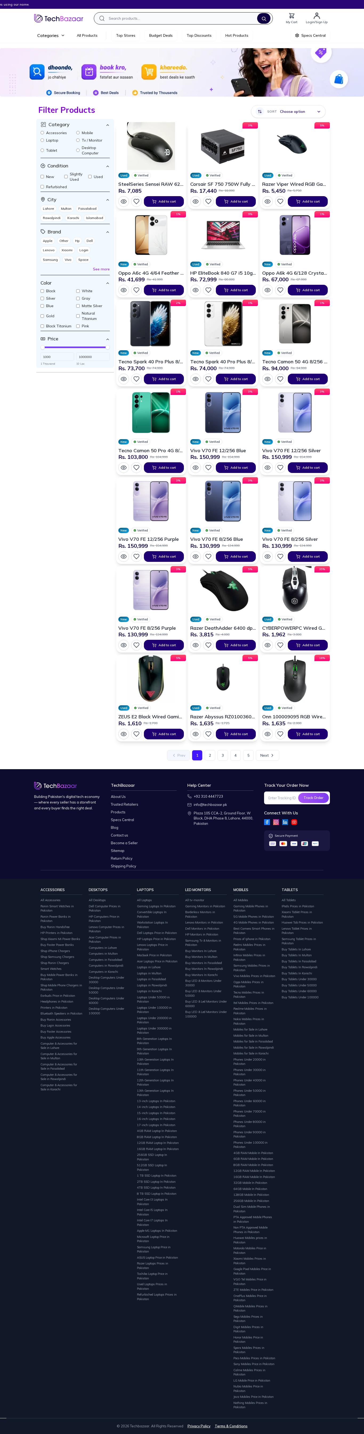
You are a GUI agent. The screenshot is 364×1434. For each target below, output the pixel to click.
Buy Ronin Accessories (56, 1019)
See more (101, 269)
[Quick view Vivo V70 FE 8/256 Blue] (195, 556)
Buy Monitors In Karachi (201, 975)
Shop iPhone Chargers (55, 951)
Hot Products (236, 35)
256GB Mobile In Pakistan (251, 1201)
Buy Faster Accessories (56, 1031)
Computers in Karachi (103, 972)
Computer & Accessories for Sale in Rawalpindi (59, 1077)
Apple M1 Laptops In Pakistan (157, 1231)
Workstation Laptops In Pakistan (152, 925)
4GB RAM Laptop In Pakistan (157, 1131)
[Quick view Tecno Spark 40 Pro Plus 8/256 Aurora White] (195, 379)
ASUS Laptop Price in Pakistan (157, 1257)
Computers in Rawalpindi (106, 965)
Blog (114, 827)
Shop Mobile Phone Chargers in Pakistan (61, 987)
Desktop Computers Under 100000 (106, 1011)
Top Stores (125, 35)
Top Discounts (199, 35)
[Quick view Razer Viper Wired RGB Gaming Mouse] (267, 201)
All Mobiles (240, 900)
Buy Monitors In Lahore (200, 951)
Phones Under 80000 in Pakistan (249, 1124)
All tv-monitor (194, 900)
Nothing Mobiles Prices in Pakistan (250, 1405)
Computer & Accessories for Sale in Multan (59, 1056)
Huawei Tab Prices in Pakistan (302, 922)
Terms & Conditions (231, 1426)
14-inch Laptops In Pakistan (156, 1107)
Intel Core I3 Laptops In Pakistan (152, 1202)
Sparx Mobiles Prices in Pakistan (248, 1350)
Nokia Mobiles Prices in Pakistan (248, 1021)
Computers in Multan (103, 953)
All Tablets (289, 900)
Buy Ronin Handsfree (55, 927)
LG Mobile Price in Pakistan (251, 1380)
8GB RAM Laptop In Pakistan (157, 1137)
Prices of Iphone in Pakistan (251, 939)
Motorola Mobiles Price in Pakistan (249, 1250)
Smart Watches (51, 969)
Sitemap (117, 850)
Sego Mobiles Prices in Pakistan (248, 1319)
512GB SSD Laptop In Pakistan (152, 1167)
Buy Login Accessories (55, 1025)
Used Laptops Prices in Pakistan (152, 1286)
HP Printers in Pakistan (56, 933)
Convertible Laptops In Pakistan (152, 914)
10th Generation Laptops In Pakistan (155, 1062)
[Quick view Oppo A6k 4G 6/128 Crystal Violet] (267, 290)
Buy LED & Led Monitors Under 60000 (206, 1004)
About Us (118, 796)
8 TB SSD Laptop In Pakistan (156, 1194)
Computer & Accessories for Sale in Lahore (59, 1046)
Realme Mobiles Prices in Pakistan (250, 1011)
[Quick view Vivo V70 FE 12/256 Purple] (123, 556)
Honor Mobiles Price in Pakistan (248, 1340)
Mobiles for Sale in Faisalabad (253, 1041)
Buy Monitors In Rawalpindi (204, 969)
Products (118, 812)
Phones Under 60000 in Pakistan (249, 1103)
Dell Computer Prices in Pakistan (104, 908)
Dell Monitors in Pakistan (202, 928)
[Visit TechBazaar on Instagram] (276, 822)
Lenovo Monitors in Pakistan (204, 922)
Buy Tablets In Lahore (296, 949)
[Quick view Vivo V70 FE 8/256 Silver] (267, 556)
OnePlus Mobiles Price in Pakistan (250, 1298)
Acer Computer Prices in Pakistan (105, 940)
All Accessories (50, 900)
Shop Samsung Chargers (57, 957)
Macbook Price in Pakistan (154, 955)
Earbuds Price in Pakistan (58, 996)
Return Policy (121, 858)
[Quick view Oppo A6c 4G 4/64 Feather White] (123, 290)
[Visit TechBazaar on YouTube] (294, 822)
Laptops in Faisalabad (151, 979)
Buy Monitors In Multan (201, 957)
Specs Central (122, 820)
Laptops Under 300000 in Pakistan (154, 1031)
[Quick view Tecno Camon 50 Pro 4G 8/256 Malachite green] (123, 467)
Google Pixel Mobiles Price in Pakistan (252, 1271)
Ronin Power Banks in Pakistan (56, 919)
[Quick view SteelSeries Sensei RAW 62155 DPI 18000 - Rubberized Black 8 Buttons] (123, 201)
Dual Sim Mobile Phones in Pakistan (251, 1209)
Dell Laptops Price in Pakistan (157, 933)
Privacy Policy (199, 1426)
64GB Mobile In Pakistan (250, 1189)
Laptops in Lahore (148, 967)
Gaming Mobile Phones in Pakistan (250, 908)
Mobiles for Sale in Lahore (250, 1029)
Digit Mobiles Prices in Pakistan (248, 1329)
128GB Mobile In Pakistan (251, 1195)
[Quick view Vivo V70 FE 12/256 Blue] (195, 467)
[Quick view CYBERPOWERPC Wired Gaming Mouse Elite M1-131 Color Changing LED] (267, 645)
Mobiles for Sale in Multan (250, 1035)
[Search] (263, 18)
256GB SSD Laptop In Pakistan (152, 1157)
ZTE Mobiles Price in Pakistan (253, 1290)
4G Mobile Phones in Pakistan (253, 922)
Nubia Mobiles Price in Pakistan (248, 1388)
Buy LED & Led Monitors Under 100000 (206, 1014)
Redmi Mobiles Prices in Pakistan (249, 947)
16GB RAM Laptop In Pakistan (158, 1149)
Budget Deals (161, 35)
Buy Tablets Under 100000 (300, 997)
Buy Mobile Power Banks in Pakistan (59, 977)
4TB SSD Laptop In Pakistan (156, 1187)
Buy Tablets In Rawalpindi (299, 967)
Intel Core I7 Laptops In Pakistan (152, 1222)
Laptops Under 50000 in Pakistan (153, 999)
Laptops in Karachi (149, 991)
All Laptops (144, 900)
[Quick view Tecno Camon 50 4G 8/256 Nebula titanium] (267, 379)
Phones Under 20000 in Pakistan (249, 1062)
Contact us (119, 835)
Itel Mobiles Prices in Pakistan (253, 1003)
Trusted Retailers (124, 804)
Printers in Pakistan (54, 1007)
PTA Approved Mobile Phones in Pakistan (252, 1219)
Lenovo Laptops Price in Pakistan (152, 947)
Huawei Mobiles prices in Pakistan (250, 1240)
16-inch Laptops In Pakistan (156, 1119)
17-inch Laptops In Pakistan (156, 1125)
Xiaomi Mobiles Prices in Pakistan (249, 1261)
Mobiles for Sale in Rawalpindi (253, 1047)
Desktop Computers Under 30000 (106, 980)
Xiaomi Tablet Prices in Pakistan (297, 914)
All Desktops (97, 900)
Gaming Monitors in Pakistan (205, 906)
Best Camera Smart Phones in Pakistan (253, 931)
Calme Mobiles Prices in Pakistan (249, 1372)
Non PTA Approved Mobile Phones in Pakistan (250, 1230)
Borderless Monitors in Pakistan (200, 914)
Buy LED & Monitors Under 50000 (203, 993)
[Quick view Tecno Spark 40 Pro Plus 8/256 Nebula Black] (123, 379)
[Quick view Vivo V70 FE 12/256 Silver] (267, 467)
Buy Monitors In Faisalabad (203, 963)
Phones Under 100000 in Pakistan (250, 1145)
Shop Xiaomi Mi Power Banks (60, 939)
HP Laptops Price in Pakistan (156, 939)
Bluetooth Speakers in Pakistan (61, 1013)
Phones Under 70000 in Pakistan (249, 1114)
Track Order (313, 798)
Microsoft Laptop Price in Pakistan (153, 1239)
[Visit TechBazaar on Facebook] (267, 822)
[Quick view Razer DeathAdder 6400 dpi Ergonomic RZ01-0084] (195, 645)
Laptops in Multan (149, 973)
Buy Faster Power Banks (57, 945)
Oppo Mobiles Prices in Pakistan (248, 984)
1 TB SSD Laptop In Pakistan (156, 1175)
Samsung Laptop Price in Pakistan (154, 1249)
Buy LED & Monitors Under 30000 (203, 983)
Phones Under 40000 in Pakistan (249, 1082)
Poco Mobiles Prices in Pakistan (254, 1358)
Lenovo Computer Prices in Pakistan (106, 929)
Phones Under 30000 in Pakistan (249, 1072)
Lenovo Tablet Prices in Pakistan (297, 931)
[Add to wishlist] (136, 201)
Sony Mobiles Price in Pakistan (253, 1364)
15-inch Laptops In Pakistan (156, 1113)
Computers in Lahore (103, 948)
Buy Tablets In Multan (297, 955)
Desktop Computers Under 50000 (106, 990)
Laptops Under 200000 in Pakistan (154, 1020)
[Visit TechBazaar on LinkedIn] (285, 822)
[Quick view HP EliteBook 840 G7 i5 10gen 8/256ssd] (195, 290)
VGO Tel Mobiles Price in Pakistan (249, 1282)
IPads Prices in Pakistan (298, 906)
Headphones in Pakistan (57, 1001)
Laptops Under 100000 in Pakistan (154, 1010)
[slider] (43, 347)
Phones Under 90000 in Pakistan (249, 1134)
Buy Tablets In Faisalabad (299, 961)
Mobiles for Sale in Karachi (251, 1053)
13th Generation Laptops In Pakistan (155, 1093)
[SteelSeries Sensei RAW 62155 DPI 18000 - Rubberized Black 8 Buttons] (151, 146)
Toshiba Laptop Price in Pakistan (152, 1276)
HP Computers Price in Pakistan (104, 919)
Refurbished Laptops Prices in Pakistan (157, 1297)
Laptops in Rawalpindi (152, 985)
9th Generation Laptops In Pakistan (154, 1051)
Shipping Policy (123, 866)
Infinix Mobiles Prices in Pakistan (249, 957)
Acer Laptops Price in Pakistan (157, 961)
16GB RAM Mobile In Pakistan (254, 1177)
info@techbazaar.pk (210, 804)
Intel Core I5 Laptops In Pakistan (152, 1212)
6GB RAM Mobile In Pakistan (253, 1159)
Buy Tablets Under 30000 (299, 979)
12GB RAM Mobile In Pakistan (254, 1171)
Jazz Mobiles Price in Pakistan (253, 1397)
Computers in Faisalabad (105, 960)
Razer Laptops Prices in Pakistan (152, 1266)
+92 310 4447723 (208, 796)
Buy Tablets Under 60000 (299, 991)
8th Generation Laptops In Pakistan (154, 1041)
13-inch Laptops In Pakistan (156, 1101)
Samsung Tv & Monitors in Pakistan (203, 943)
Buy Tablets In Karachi (297, 973)
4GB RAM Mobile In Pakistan (253, 1153)
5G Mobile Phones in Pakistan (253, 916)
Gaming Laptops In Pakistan (156, 906)
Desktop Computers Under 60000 (106, 1000)
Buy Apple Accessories (56, 1037)
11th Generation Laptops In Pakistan (155, 1072)
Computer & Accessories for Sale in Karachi (59, 1087)
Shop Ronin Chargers (55, 963)
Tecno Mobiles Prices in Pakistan (248, 995)
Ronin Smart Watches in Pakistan (57, 908)
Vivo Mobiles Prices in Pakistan (254, 976)
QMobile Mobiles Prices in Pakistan (250, 1308)
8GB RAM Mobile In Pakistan (253, 1165)
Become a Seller (124, 843)
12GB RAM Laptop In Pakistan (158, 1143)
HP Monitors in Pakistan (201, 934)
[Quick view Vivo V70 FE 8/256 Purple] (123, 645)
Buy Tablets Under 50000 (299, 985)
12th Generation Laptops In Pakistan (155, 1082)
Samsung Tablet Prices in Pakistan (299, 941)
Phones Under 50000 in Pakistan (249, 1093)
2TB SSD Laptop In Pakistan (156, 1182)
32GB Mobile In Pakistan (250, 1183)
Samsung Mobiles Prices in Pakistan (251, 968)
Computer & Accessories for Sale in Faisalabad (59, 1066)
